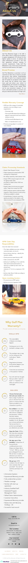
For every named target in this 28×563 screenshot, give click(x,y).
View (22, 94)
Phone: (14, 518)
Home (4, 14)
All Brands (8, 551)
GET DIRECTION (14, 534)
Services (21, 551)
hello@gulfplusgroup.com (14, 525)
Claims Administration (8, 554)
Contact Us (23, 554)
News (16, 554)
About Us (7, 14)
